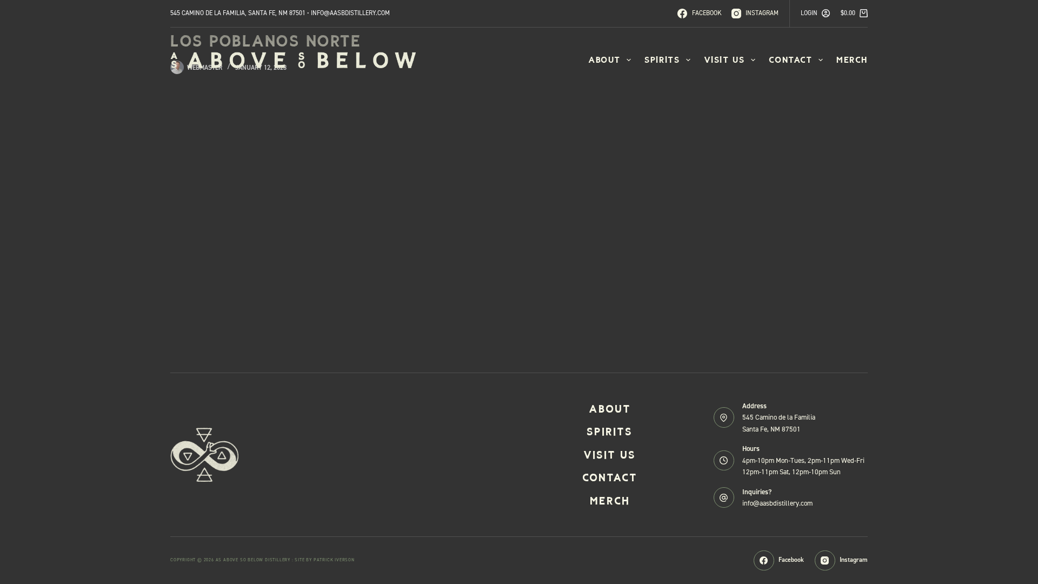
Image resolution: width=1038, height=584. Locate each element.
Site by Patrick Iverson (324, 560)
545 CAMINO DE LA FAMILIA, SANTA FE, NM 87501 (237, 13)
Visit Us (724, 60)
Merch (852, 60)
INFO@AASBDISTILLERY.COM (350, 13)
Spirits (662, 60)
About (604, 60)
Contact (791, 60)
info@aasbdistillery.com (777, 503)
